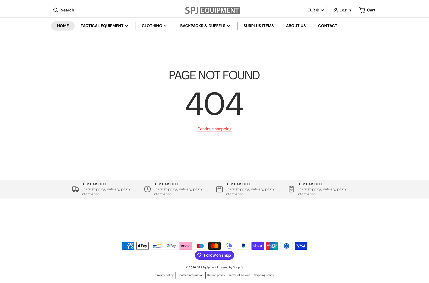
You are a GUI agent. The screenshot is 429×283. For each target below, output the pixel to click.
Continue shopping (214, 128)
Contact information (190, 275)
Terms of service (239, 275)
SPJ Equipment (207, 267)
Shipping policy (264, 275)
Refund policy (216, 275)
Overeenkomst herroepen (114, 221)
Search (114, 216)
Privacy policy (164, 275)
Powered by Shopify (230, 267)
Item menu (247, 216)
